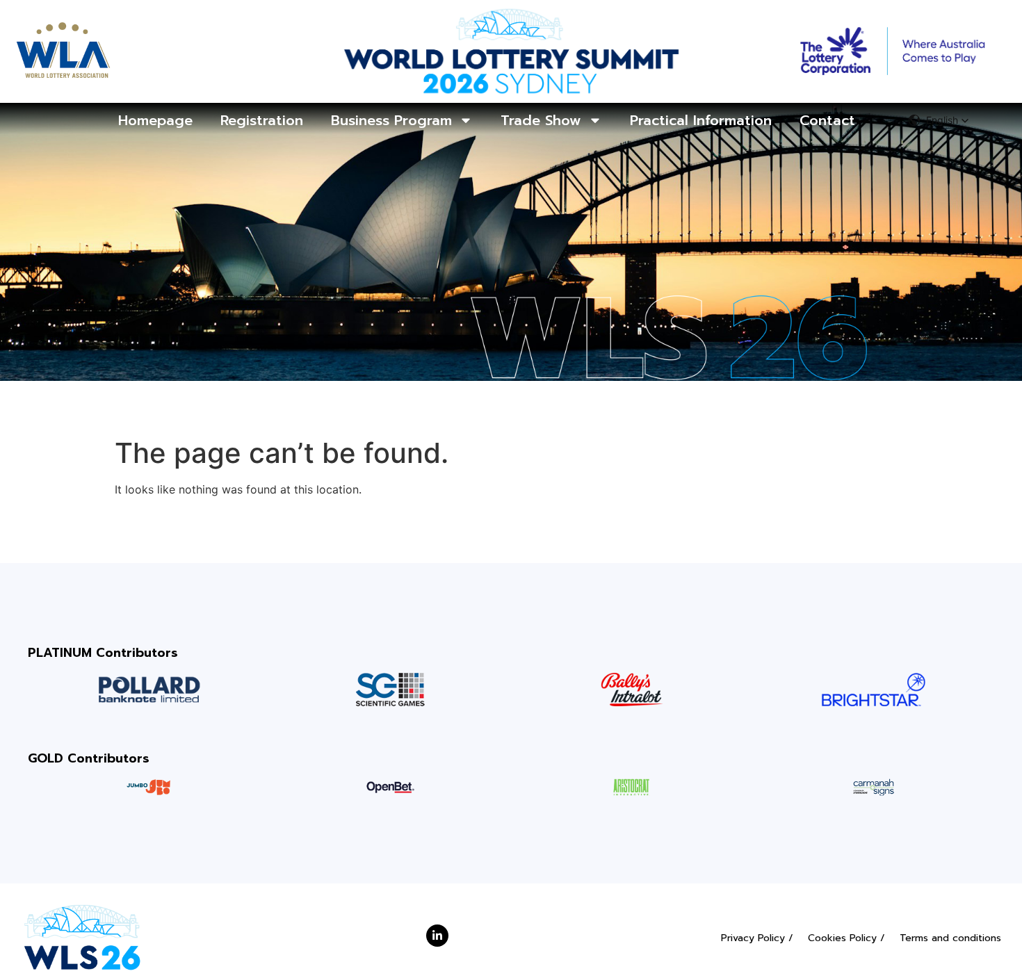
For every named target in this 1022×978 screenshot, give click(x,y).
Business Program (391, 120)
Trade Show (541, 120)
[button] (938, 120)
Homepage (155, 120)
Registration (261, 120)
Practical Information (701, 120)
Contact (827, 120)
